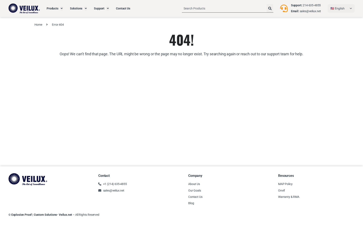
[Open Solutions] (85, 8)
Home (38, 24)
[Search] (270, 8)
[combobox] (224, 8)
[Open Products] (61, 8)
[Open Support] (107, 8)
